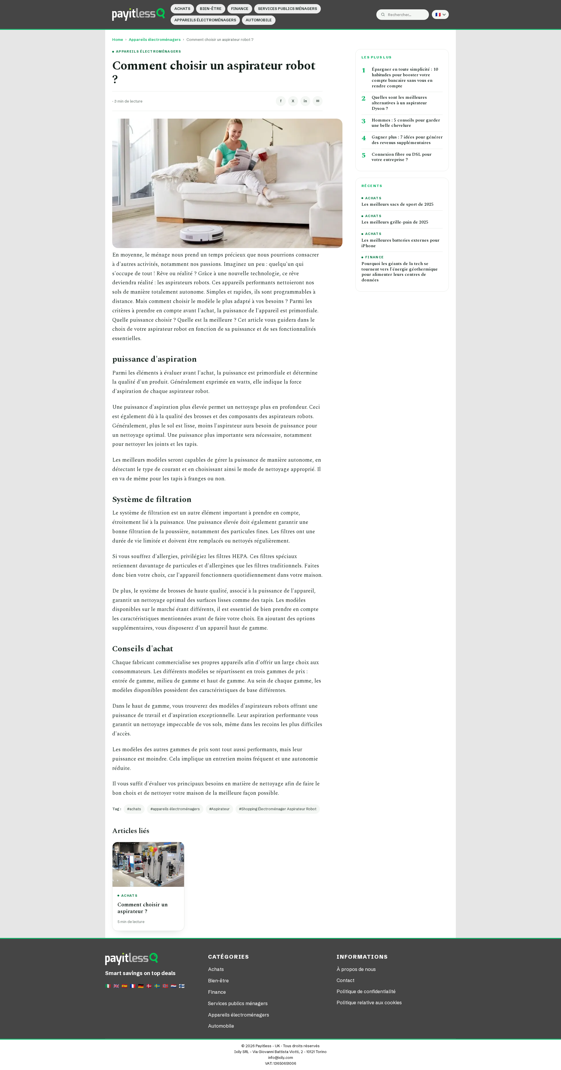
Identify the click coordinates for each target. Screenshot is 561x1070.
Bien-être (210, 8)
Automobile (259, 20)
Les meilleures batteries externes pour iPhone (400, 243)
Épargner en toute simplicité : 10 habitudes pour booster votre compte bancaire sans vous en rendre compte (405, 78)
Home (117, 39)
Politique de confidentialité (366, 991)
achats (135, 809)
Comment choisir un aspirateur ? (142, 908)
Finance (239, 8)
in (305, 100)
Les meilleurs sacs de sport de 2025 (397, 204)
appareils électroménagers (176, 809)
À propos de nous (356, 969)
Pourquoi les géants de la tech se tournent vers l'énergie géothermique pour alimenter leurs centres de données (399, 272)
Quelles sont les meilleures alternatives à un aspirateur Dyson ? (399, 103)
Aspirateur (220, 809)
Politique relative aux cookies (369, 1002)
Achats (182, 8)
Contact (345, 980)
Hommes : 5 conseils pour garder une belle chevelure (406, 123)
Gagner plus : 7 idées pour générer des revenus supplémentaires (407, 140)
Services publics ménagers (287, 8)
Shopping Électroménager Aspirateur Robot (278, 809)
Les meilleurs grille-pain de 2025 (394, 222)
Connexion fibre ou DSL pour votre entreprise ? (402, 157)
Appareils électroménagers (205, 20)
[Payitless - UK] (138, 14)
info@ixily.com (280, 1057)
